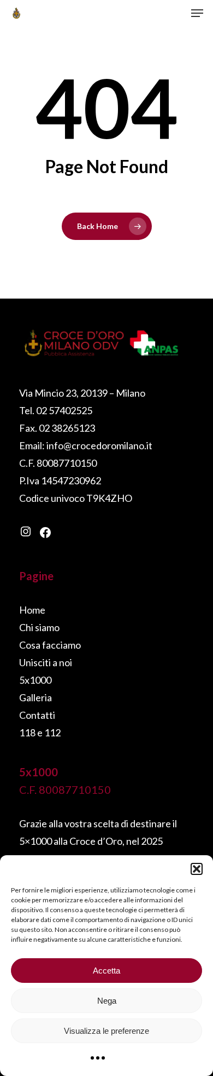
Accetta (106, 970)
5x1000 (35, 680)
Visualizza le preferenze (106, 1030)
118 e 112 (40, 732)
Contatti (37, 715)
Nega (106, 1000)
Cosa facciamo (50, 645)
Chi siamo (39, 627)
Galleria (35, 697)
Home (32, 610)
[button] (196, 868)
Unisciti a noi (45, 662)
